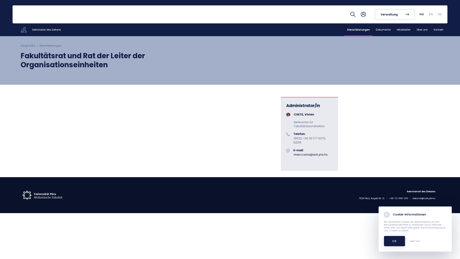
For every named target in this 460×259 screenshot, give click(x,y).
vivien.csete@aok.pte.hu (310, 154)
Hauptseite (28, 45)
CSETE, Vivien (304, 114)
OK (392, 241)
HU (422, 14)
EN (431, 14)
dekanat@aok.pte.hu (423, 198)
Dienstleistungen (50, 45)
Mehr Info (415, 241)
